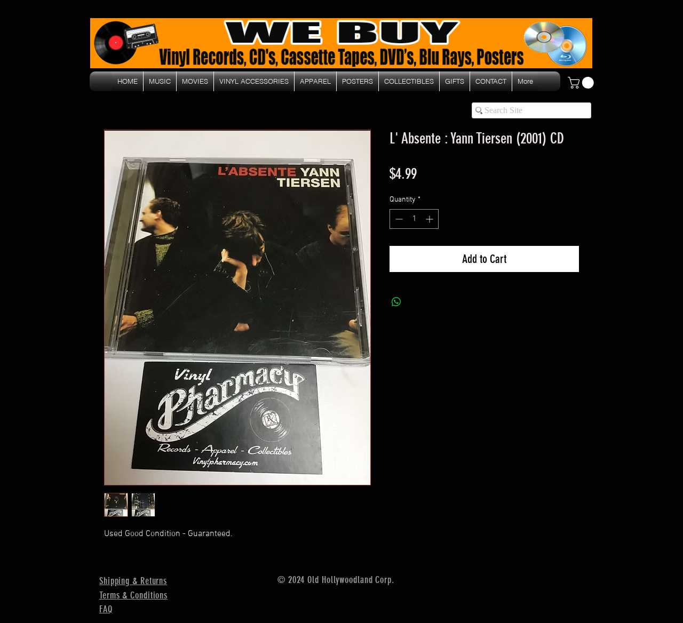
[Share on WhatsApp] (396, 301)
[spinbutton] (414, 219)
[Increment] (430, 219)
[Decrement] (397, 219)
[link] (582, 83)
